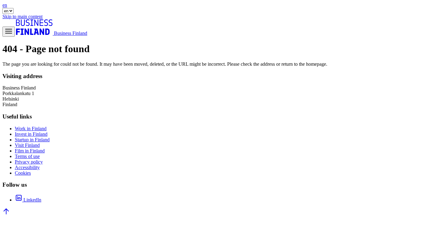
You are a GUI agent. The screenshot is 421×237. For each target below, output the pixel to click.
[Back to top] (6, 213)
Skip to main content (22, 16)
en (4, 5)
